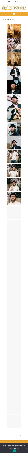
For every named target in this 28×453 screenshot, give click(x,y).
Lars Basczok (22, 436)
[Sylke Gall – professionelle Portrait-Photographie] (14, 7)
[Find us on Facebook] (11, 1)
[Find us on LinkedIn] (17, 1)
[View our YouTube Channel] (13, 1)
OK (14, 450)
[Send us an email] (9, 1)
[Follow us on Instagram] (15, 1)
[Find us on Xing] (19, 1)
